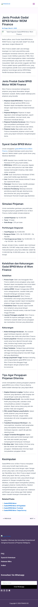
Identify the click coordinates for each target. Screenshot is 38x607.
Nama (3, 580)
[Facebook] (4, 591)
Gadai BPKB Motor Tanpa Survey (15, 510)
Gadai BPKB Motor (10, 503)
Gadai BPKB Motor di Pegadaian (15, 506)
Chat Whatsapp (19, 587)
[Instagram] (7, 591)
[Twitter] (9, 591)
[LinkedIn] (1, 591)
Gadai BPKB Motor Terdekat (13, 508)
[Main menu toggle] (33, 4)
